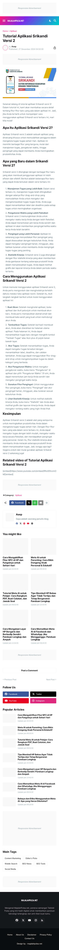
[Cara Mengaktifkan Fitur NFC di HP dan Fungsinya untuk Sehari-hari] (15, 546)
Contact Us (29, 938)
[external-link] (32, 523)
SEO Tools (40, 864)
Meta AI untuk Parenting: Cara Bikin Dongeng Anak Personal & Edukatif (42, 561)
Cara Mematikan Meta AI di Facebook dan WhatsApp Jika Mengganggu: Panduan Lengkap (43, 634)
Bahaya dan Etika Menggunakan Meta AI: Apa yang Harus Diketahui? (37, 799)
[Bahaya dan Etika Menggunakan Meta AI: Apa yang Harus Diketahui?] (9, 801)
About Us (20, 935)
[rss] (42, 920)
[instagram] (35, 920)
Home (5, 31)
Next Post (50, 679)
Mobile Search (11, 864)
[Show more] (46, 502)
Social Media (10, 869)
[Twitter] (29, 502)
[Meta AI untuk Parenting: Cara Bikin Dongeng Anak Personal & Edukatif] (43, 546)
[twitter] (21, 523)
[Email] (40, 502)
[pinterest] (24, 523)
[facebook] (17, 523)
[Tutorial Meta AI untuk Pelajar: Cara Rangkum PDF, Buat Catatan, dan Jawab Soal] (15, 582)
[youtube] (28, 523)
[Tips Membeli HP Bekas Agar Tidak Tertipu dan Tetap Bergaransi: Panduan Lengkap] (43, 582)
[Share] (54, 47)
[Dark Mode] (50, 20)
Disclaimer (31, 935)
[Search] (55, 20)
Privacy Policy (46, 935)
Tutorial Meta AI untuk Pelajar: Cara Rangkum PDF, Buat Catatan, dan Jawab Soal (15, 597)
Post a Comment (29, 670)
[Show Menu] (4, 20)
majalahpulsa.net (34, 944)
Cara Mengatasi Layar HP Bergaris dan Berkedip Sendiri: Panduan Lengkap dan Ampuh (14, 634)
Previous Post (10, 679)
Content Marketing (13, 858)
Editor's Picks (31, 858)
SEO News (26, 864)
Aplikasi (13, 31)
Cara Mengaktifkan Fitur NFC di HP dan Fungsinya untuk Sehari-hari (13, 561)
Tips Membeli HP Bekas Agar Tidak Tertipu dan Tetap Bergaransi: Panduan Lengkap (43, 597)
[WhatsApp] (34, 502)
